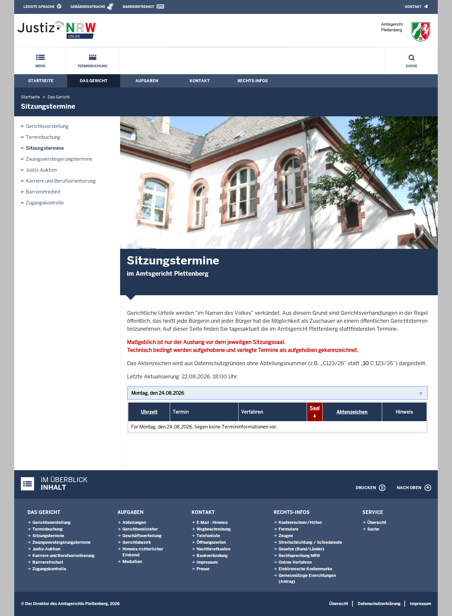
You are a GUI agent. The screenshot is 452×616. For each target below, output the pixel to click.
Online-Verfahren (295, 562)
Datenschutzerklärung (379, 603)
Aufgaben (146, 81)
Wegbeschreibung (214, 529)
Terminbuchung (92, 66)
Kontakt (413, 7)
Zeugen (286, 535)
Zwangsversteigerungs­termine (59, 159)
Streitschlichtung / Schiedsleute (310, 542)
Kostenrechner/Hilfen (300, 522)
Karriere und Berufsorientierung (61, 181)
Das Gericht (94, 81)
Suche (411, 66)
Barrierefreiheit (138, 7)
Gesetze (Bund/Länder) (301, 549)
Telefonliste (208, 535)
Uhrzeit (149, 412)
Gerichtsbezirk (136, 542)
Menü (40, 66)
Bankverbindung (212, 555)
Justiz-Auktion (41, 170)
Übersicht (376, 522)
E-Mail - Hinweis (212, 522)
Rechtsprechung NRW (299, 555)
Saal (315, 408)
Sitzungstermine (45, 148)
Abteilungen (134, 522)
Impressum (207, 562)
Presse (203, 569)
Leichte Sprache (39, 7)
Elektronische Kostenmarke (305, 569)
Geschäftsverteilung (141, 535)
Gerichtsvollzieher (140, 529)
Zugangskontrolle (45, 203)
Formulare (288, 529)
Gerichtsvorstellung (47, 126)
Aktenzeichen (352, 412)
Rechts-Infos (253, 81)
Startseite (41, 81)
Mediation (132, 561)
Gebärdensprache (87, 7)
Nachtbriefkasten (213, 549)
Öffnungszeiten (211, 542)
